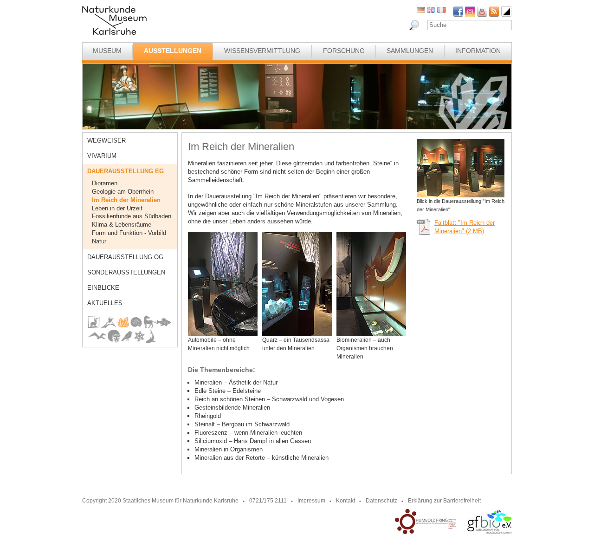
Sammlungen (410, 50)
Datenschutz (381, 500)
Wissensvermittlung (262, 50)
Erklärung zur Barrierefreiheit (444, 500)
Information (478, 50)
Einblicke (103, 287)
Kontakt (345, 500)
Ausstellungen (172, 50)
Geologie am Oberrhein (123, 191)
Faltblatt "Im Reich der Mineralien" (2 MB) (464, 227)
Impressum (311, 500)
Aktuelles (105, 303)
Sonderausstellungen (126, 272)
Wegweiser (106, 140)
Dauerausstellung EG (125, 171)
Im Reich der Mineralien (126, 199)
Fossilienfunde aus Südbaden (131, 216)
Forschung (344, 50)
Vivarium (101, 155)
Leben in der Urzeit (117, 208)
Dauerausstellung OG (125, 257)
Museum (107, 50)
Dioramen (104, 183)
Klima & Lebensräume (121, 224)
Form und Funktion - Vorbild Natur (129, 237)
